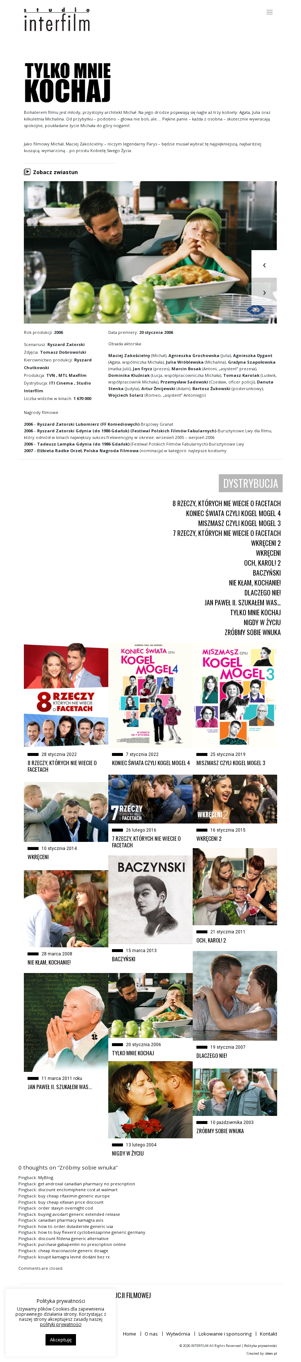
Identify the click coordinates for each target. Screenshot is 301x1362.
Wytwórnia (178, 1333)
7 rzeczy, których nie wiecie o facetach (227, 533)
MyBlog (45, 1177)
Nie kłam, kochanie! (255, 582)
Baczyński (267, 572)
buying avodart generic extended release (79, 1214)
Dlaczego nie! (262, 592)
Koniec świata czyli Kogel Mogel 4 (233, 513)
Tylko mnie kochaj (255, 612)
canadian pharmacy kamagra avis (70, 1220)
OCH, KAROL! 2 (262, 563)
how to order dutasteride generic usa (75, 1226)
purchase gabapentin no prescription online (82, 1244)
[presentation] (264, 264)
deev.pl (271, 1353)
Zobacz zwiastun (55, 172)
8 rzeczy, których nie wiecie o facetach (227, 503)
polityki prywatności (60, 1324)
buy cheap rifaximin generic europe (74, 1196)
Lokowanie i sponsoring (225, 1333)
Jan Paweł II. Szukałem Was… (242, 602)
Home (129, 1333)
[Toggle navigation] (269, 12)
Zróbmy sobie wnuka (253, 632)
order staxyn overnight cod (65, 1208)
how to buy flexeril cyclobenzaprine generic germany (91, 1232)
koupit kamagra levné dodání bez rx (74, 1257)
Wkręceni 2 (266, 543)
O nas (151, 1333)
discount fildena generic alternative (73, 1238)
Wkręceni (268, 553)
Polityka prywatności (260, 1345)
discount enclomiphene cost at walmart (77, 1189)
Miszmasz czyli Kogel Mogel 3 (239, 523)
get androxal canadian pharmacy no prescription (86, 1183)
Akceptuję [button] (61, 1339)
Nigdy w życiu (262, 622)
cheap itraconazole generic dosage (73, 1250)
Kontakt (268, 1333)
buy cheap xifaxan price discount (71, 1202)
